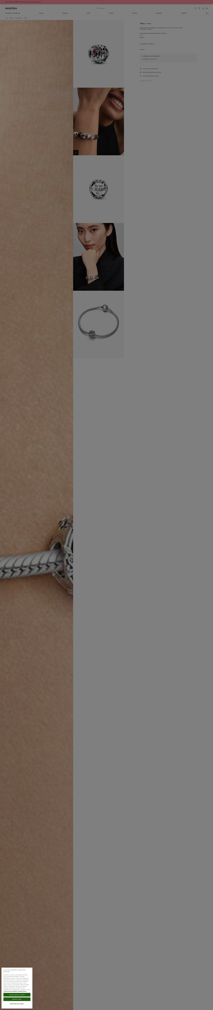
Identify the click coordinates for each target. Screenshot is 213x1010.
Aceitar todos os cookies (17, 994)
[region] (17, 988)
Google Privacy (21, 991)
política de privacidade (10, 991)
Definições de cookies (17, 1003)
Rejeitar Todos (16, 999)
